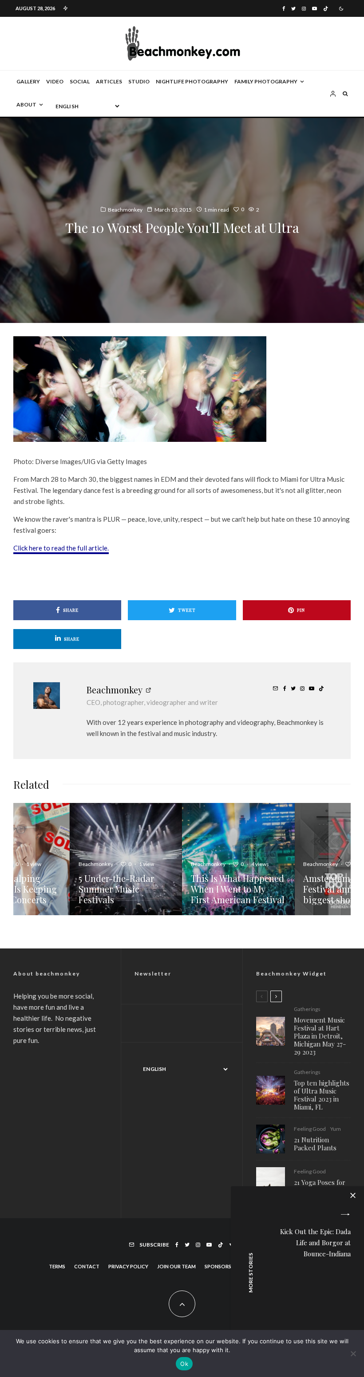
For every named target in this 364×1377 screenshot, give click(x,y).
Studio (139, 81)
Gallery (28, 81)
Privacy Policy (128, 1266)
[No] (352, 1353)
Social (80, 81)
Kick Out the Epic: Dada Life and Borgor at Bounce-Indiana (315, 1242)
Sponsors (218, 1266)
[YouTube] (314, 9)
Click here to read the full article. (61, 548)
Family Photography (265, 81)
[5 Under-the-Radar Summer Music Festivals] (126, 859)
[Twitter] (293, 9)
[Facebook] (283, 9)
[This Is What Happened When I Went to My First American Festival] (238, 859)
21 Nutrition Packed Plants (315, 1144)
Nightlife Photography (192, 81)
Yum (335, 1129)
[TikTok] (325, 9)
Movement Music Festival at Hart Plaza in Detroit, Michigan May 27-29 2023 (320, 1036)
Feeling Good (310, 1129)
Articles (109, 81)
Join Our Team (176, 1266)
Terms (57, 1266)
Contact (86, 1266)
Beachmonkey (125, 209)
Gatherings (307, 1009)
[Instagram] (304, 9)
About (26, 104)
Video (54, 81)
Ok (184, 1363)
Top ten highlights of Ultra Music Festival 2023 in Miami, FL (321, 1095)
